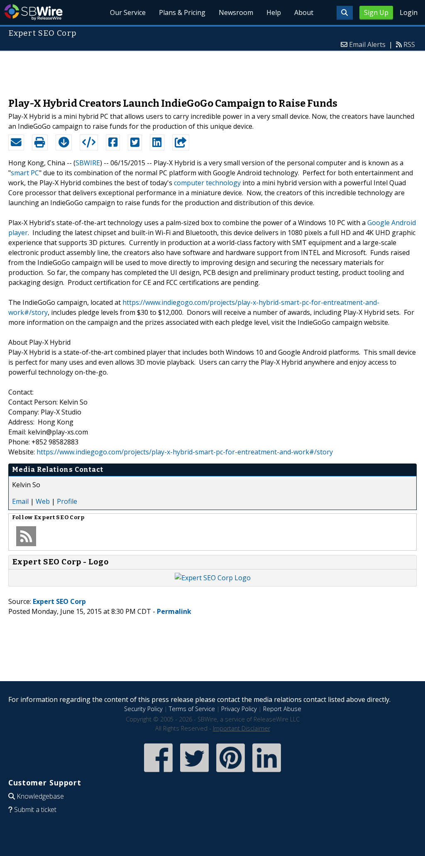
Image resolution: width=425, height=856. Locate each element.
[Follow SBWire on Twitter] (194, 773)
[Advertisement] (212, 70)
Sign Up (376, 12)
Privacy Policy (239, 709)
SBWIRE (88, 162)
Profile (67, 501)
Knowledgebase (40, 796)
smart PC (25, 172)
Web (43, 501)
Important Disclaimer (241, 728)
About (303, 12)
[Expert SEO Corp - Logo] (213, 577)
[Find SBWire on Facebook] (158, 773)
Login (409, 12)
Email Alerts (367, 44)
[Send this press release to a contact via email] (16, 142)
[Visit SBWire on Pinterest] (230, 773)
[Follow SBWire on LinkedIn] (266, 773)
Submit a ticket (35, 809)
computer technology (207, 182)
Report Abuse (282, 709)
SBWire (33, 12)
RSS (409, 44)
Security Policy (143, 709)
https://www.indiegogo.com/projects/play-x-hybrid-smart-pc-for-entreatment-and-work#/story (185, 451)
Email (20, 501)
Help (273, 12)
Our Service (128, 12)
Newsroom (236, 12)
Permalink (174, 611)
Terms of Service (192, 709)
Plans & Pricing (182, 12)
